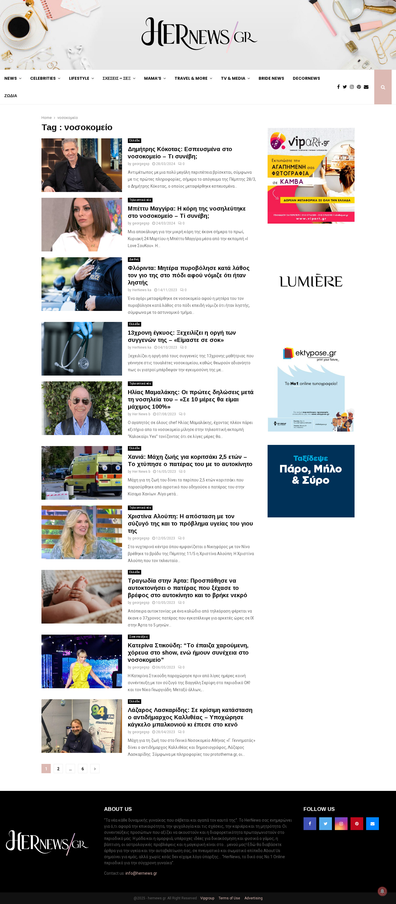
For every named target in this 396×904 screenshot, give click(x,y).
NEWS (10, 78)
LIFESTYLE (79, 78)
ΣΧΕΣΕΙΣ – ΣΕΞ (117, 78)
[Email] (367, 87)
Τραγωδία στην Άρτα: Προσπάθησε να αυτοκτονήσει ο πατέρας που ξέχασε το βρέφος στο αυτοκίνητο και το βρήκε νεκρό (187, 587)
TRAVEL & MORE (191, 78)
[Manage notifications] (382, 891)
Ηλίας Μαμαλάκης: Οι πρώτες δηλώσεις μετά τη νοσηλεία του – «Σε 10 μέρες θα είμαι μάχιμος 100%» (191, 399)
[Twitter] (346, 87)
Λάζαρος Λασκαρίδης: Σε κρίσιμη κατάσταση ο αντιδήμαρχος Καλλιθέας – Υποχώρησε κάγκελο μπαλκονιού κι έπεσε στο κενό (190, 717)
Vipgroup (206, 898)
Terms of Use (229, 898)
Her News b (141, 414)
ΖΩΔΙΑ (10, 96)
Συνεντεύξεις (138, 636)
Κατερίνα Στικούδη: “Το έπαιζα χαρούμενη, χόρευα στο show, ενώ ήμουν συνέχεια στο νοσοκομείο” (188, 652)
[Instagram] (353, 87)
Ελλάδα (134, 140)
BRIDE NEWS (271, 78)
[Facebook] (340, 87)
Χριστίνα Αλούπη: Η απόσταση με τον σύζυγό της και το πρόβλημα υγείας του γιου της (190, 523)
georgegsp (140, 164)
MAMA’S (152, 78)
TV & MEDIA (233, 78)
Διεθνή (134, 259)
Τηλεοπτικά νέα (140, 200)
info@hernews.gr (141, 873)
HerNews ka (141, 290)
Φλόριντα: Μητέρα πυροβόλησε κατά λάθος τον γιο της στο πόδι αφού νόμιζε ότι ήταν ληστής (189, 275)
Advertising (253, 898)
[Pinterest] (360, 87)
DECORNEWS (306, 78)
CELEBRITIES (43, 78)
